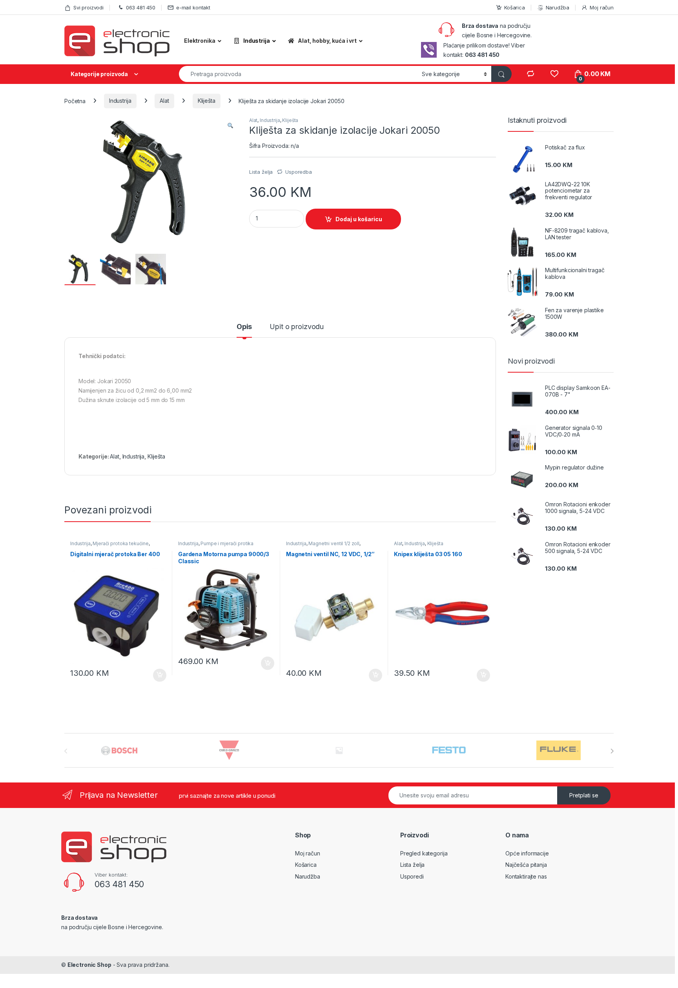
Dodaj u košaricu (358, 219)
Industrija (120, 100)
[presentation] (612, 751)
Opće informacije (527, 853)
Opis (244, 327)
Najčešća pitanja (526, 864)
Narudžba (557, 7)
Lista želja (412, 864)
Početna (75, 100)
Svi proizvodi (88, 7)
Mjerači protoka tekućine (121, 543)
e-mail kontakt (193, 7)
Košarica (514, 7)
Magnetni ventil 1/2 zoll (333, 543)
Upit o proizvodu (297, 327)
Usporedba (298, 172)
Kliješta (206, 100)
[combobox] (298, 74)
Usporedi (412, 876)
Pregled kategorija (423, 853)
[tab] (244, 330)
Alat (164, 100)
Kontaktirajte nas (526, 876)
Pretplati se (583, 795)
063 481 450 (140, 7)
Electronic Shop (89, 964)
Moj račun (602, 7)
